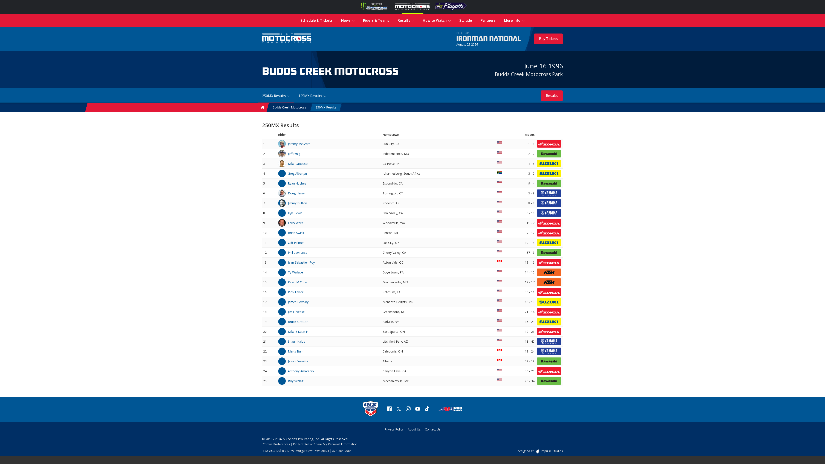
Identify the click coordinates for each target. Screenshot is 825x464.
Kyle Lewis (295, 213)
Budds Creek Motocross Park (529, 74)
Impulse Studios (552, 451)
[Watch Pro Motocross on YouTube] (417, 409)
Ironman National (488, 39)
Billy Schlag (295, 381)
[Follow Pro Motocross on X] (398, 409)
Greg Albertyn (297, 173)
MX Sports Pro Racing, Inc (301, 439)
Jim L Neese (296, 312)
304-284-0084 (341, 451)
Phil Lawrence (297, 252)
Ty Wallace (295, 272)
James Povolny (298, 302)
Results (552, 95)
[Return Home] (287, 38)
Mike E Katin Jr (298, 332)
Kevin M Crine (297, 282)
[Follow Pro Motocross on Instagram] (408, 409)
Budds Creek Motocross (289, 107)
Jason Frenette (298, 361)
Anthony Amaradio (301, 371)
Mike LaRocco (298, 164)
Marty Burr (295, 351)
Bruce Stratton (298, 322)
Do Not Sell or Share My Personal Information (325, 444)
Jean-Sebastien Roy (301, 262)
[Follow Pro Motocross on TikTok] (427, 409)
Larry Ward (295, 223)
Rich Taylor (295, 292)
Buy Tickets (548, 38)
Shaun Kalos (296, 341)
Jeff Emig (294, 154)
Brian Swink (296, 233)
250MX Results (326, 107)
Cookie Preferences (276, 444)
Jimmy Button (297, 203)
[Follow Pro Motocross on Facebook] (389, 409)
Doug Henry (296, 193)
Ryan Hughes (297, 183)
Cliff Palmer (296, 243)
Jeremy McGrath (299, 144)
